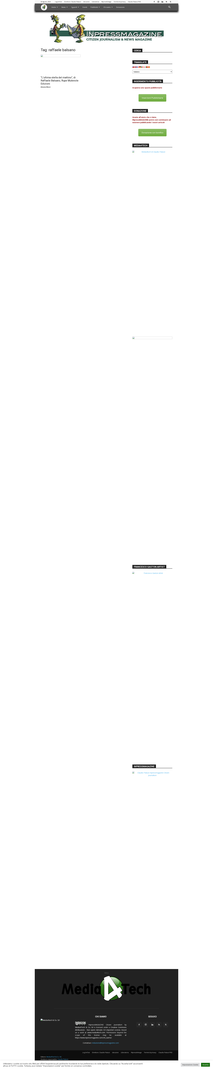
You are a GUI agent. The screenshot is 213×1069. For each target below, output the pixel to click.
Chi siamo (107, 7)
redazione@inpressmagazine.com (105, 1043)
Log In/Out (58, 2)
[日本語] (144, 67)
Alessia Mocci (46, 87)
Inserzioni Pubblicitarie (152, 98)
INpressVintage (106, 2)
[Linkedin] (162, 1)
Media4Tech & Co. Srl (84, 1027)
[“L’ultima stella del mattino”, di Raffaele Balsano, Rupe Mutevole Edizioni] (61, 64)
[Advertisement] (152, 544)
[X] (170, 1)
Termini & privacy (120, 2)
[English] (136, 67)
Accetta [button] (205, 1065)
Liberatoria (95, 2)
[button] (169, 7)
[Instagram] (158, 1)
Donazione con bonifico (152, 132)
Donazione (120, 7)
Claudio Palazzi (62, 1059)
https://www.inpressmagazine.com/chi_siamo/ (93, 1037)
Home (54, 7)
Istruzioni (86, 2)
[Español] (149, 67)
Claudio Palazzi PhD (134, 2)
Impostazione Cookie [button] (190, 1065)
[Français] (138, 67)
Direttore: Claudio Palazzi (72, 2)
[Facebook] (154, 1)
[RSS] (166, 1)
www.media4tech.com (96, 1032)
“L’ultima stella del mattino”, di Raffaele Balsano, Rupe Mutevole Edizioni (59, 80)
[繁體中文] (133, 67)
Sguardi (74, 7)
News (64, 7)
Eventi (85, 7)
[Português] (147, 67)
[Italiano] (142, 67)
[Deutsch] (140, 67)
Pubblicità (94, 7)
